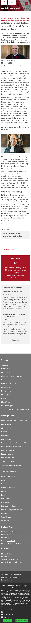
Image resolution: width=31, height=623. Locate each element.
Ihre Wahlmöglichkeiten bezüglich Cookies (15, 586)
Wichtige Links (8, 415)
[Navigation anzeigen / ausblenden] (26, 3)
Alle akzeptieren (21, 620)
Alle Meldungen (8, 249)
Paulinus (5, 549)
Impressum (4, 606)
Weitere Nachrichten (12, 288)
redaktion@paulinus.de (13, 562)
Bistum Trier (7, 527)
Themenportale (8, 471)
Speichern (7, 620)
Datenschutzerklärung (9, 604)
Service (4, 360)
